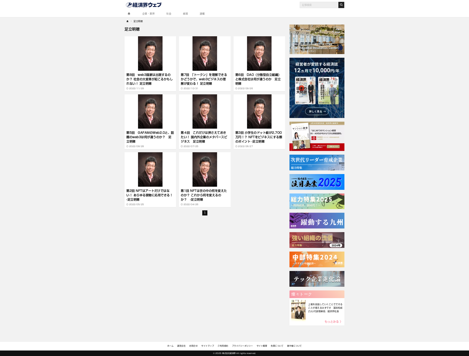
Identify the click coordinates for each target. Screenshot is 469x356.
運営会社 (181, 346)
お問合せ (193, 346)
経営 (185, 13)
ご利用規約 (223, 346)
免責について (277, 346)
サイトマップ (207, 346)
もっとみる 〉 (334, 321)
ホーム (170, 346)
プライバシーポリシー (242, 346)
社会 (168, 13)
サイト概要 (262, 346)
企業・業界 (148, 13)
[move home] (127, 20)
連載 (202, 13)
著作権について (294, 346)
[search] (341, 5)
